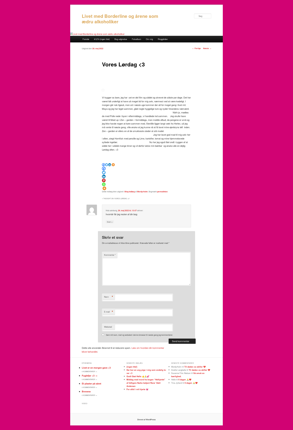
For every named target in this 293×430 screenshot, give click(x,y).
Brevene (86, 391)
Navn (108, 296)
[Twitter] (106, 164)
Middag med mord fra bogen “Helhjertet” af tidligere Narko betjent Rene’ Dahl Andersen (146, 382)
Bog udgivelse (120, 39)
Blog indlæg (130, 191)
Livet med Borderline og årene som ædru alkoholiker (120, 19)
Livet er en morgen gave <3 (96, 367)
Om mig (149, 39)
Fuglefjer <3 (89, 375)
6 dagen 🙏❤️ (184, 379)
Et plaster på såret (91, 383)
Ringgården (163, 39)
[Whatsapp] (104, 184)
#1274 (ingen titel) (102, 39)
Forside (86, 39)
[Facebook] (103, 164)
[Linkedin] (109, 164)
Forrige (196, 48)
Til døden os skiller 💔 (195, 366)
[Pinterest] (104, 180)
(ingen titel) (132, 366)
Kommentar (110, 254)
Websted (108, 326)
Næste (207, 48)
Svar (110, 221)
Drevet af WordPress (146, 419)
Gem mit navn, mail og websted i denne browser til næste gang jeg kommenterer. (139, 335)
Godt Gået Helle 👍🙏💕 (138, 376)
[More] (113, 164)
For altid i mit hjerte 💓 (137, 389)
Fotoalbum (136, 39)
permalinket (162, 191)
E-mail (108, 311)
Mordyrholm (142, 191)
